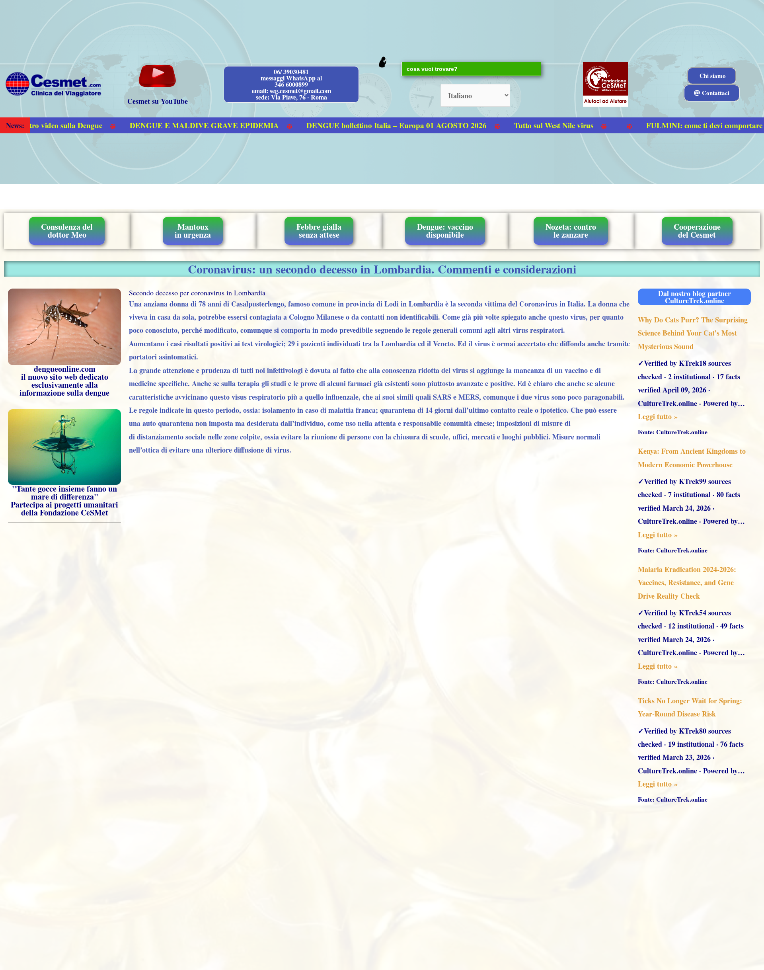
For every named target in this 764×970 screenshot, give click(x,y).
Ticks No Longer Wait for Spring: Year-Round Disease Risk (690, 707)
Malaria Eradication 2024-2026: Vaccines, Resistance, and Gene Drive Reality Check (687, 582)
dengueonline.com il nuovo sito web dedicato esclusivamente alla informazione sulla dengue (64, 380)
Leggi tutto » (658, 416)
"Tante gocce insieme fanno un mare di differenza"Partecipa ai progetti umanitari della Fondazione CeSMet (64, 500)
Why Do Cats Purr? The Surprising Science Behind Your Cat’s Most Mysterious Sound (693, 332)
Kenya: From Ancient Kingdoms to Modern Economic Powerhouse (692, 457)
